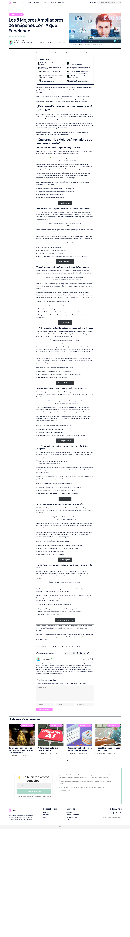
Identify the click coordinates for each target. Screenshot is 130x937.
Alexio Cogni (20, 40)
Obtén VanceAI (65, 322)
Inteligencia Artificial (69, 646)
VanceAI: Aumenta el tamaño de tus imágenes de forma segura (50, 80)
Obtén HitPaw (65, 203)
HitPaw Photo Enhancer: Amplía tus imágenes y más (49, 72)
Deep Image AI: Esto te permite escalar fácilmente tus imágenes (50, 76)
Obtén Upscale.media (65, 441)
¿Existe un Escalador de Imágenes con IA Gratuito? (49, 63)
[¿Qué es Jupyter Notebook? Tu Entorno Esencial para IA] (79, 735)
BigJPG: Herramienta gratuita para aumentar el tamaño (77, 76)
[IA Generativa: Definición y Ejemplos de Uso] (50, 735)
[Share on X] (48, 42)
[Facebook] (90, 2)
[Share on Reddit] (51, 42)
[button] (53, 42)
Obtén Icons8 (65, 499)
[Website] (86, 659)
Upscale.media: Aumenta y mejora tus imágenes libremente (78, 67)
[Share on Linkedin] (81, 653)
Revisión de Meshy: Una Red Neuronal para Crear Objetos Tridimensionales (21, 750)
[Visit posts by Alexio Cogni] (11, 42)
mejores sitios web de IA (46, 628)
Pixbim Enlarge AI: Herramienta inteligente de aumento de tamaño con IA (78, 80)
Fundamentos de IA (56, 725)
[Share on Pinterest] (77, 653)
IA (55, 646)
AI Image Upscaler (50, 646)
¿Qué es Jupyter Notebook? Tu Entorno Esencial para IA (79, 749)
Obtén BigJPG (65, 560)
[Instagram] (95, 2)
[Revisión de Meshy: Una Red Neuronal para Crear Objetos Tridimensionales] (22, 735)
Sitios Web (78, 646)
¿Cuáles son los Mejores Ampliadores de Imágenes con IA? (49, 67)
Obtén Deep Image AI (65, 261)
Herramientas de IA (16, 14)
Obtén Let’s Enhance (65, 383)
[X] (92, 2)
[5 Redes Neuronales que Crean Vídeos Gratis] (108, 735)
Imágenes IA (60, 646)
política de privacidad (45, 796)
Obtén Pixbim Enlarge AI (65, 620)
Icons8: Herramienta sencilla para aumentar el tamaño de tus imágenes (77, 72)
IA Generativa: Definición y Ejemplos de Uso (49, 749)
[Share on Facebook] (46, 42)
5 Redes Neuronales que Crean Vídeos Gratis (108, 749)
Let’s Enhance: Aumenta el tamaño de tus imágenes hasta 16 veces (78, 63)
